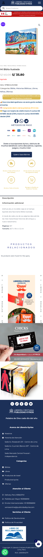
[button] (39, 25)
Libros (34, 88)
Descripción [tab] (8, 198)
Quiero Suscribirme (21, 154)
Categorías (21, 461)
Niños (2, 92)
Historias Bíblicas (12, 65)
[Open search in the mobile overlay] (21, 8)
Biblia (5, 65)
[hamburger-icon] (3, 2)
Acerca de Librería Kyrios (21, 427)
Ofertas (9, 92)
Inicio (1, 65)
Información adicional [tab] (13, 203)
